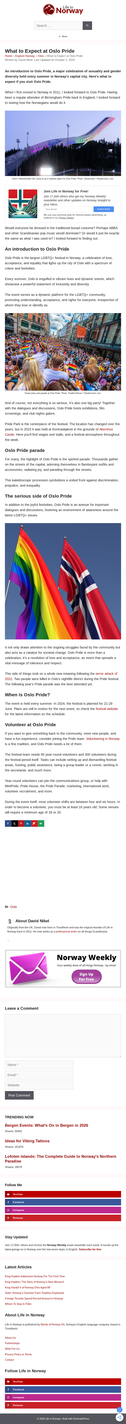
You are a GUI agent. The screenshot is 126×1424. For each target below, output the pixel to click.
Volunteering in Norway (103, 739)
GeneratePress (81, 1418)
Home (8, 56)
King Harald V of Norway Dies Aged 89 (27, 1287)
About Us (10, 1337)
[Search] (87, 25)
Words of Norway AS (53, 1324)
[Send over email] (41, 823)
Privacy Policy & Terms (18, 1354)
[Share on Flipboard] (34, 823)
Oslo (41, 56)
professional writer (66, 931)
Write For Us (12, 1348)
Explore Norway (25, 56)
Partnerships (12, 1343)
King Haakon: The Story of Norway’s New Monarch (34, 1282)
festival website (107, 709)
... (8, 940)
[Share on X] (14, 823)
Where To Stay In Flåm (18, 1304)
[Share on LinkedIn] (28, 823)
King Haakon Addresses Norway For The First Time (35, 1276)
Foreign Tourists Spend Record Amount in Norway (34, 1298)
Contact (9, 1359)
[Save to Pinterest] (21, 823)
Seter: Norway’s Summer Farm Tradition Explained (34, 1293)
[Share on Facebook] (8, 823)
